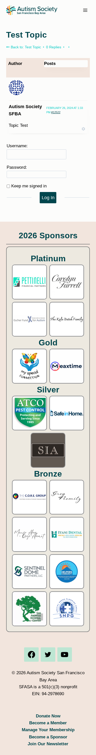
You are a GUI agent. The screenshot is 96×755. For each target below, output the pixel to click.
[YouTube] (64, 654)
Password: (17, 167)
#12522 (55, 112)
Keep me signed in (29, 186)
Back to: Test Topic (25, 47)
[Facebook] (31, 654)
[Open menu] (85, 10)
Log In (48, 197)
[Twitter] (48, 654)
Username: (17, 145)
